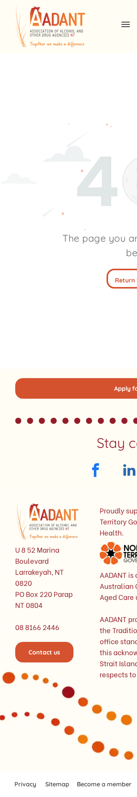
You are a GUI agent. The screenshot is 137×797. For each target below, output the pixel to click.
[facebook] (95, 471)
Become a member (104, 784)
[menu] (125, 24)
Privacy (25, 784)
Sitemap (57, 784)
